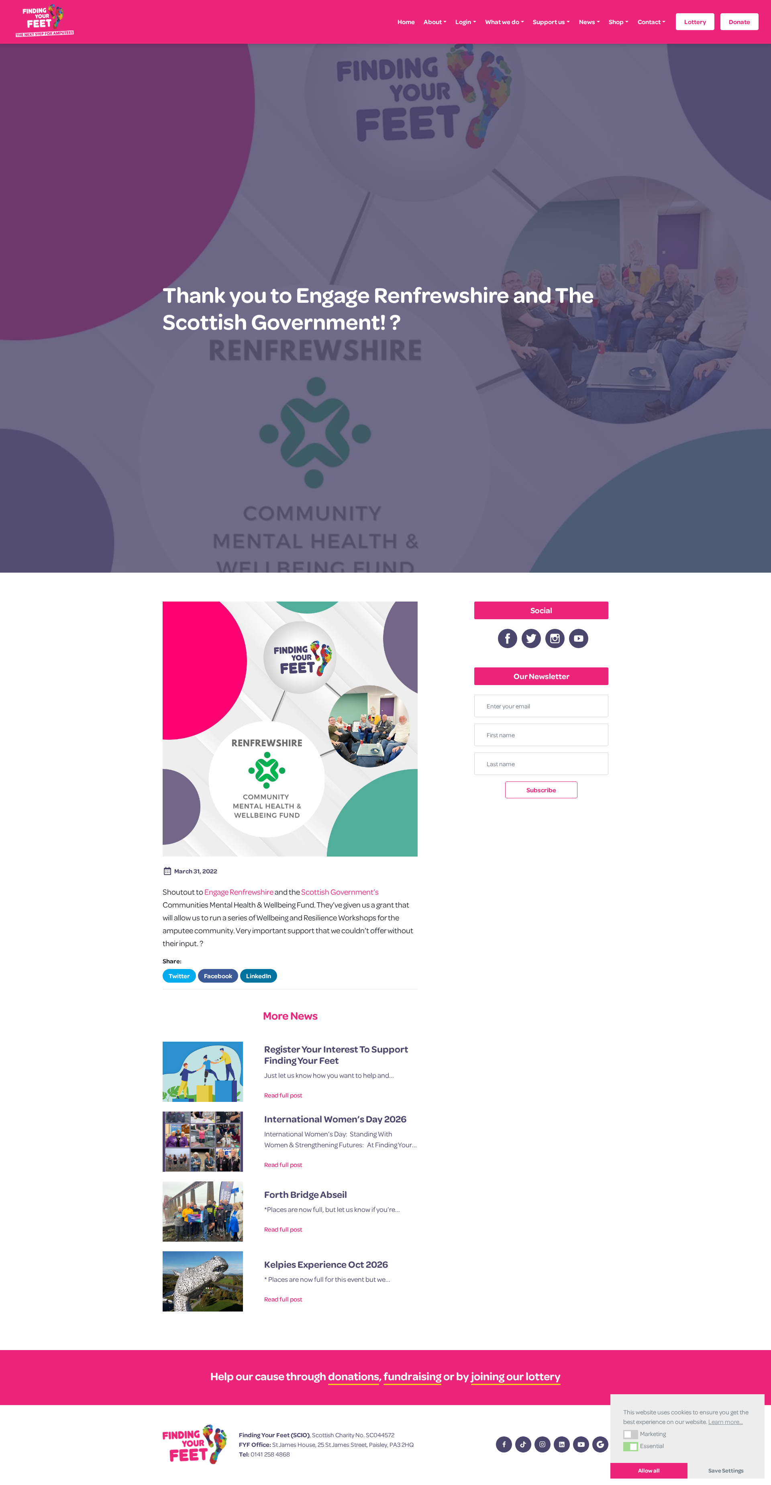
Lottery (695, 21)
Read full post (283, 1095)
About (433, 21)
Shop (616, 21)
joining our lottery (516, 1376)
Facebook (218, 975)
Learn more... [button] (725, 1421)
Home (406, 21)
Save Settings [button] (726, 1471)
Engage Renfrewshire (238, 891)
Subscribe (541, 789)
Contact (649, 21)
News (587, 21)
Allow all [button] (649, 1471)
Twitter (179, 975)
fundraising (412, 1376)
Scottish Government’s (340, 891)
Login (463, 21)
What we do (502, 21)
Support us (549, 21)
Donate (739, 21)
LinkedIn (258, 975)
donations (353, 1376)
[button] (630, 1434)
